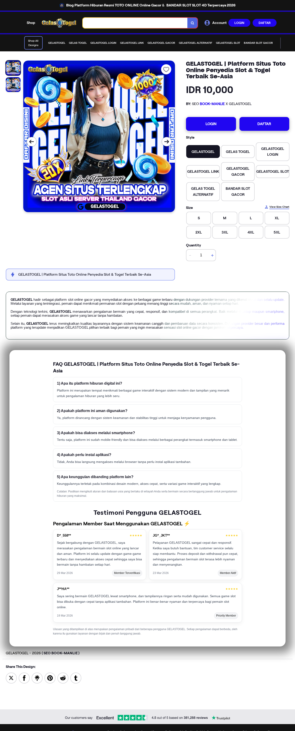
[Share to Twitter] (11, 678)
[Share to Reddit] (62, 678)
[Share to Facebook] (24, 678)
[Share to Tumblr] (75, 678)
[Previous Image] (31, 141)
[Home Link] (59, 23)
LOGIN (239, 23)
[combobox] (135, 23)
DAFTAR (265, 23)
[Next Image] (166, 141)
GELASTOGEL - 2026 (43, 653)
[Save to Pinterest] (50, 678)
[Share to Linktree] (37, 678)
